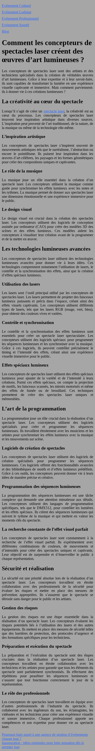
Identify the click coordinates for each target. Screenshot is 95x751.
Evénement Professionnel (20, 18)
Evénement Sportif (15, 25)
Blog (5, 31)
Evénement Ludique (16, 12)
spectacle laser (54, 111)
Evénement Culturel (16, 6)
